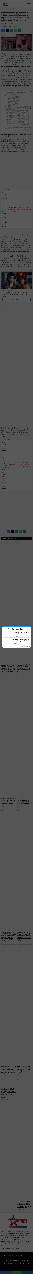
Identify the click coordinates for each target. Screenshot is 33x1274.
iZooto (28, 646)
